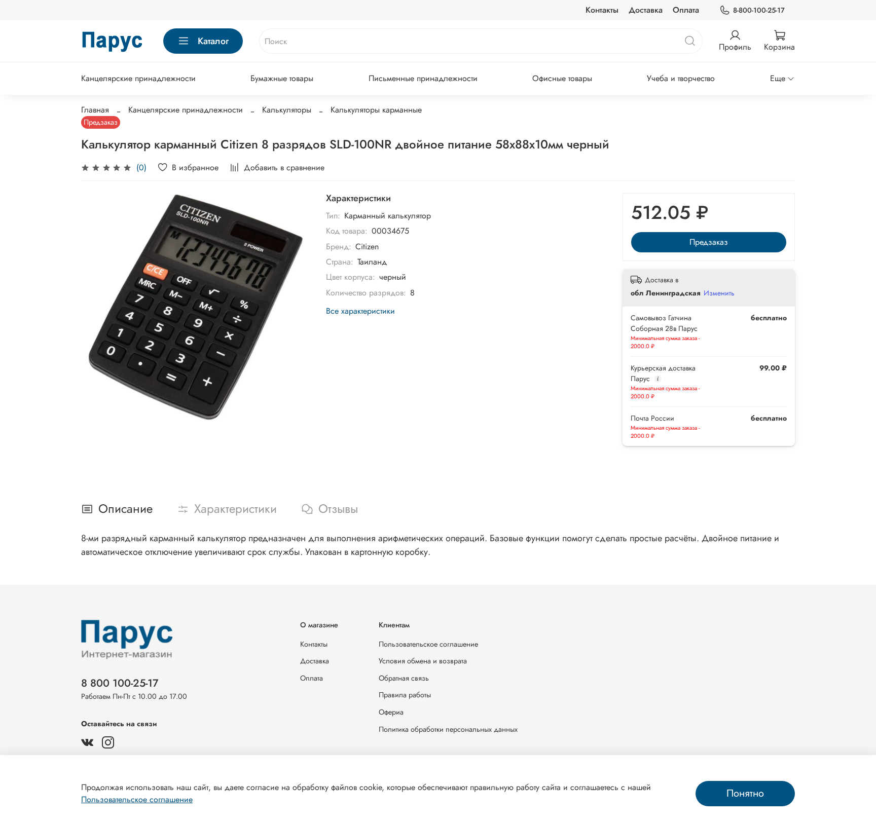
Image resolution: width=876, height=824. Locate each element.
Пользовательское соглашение (428, 644)
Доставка (646, 10)
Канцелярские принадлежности (138, 78)
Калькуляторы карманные (376, 110)
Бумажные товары (281, 78)
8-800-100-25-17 (759, 10)
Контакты (602, 10)
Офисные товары (562, 78)
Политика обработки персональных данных (448, 729)
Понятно (745, 793)
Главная (95, 110)
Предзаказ (708, 242)
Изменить (719, 292)
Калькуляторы (286, 110)
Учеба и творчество (681, 78)
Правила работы (405, 695)
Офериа (391, 712)
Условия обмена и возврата (423, 661)
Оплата (686, 10)
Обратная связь (404, 678)
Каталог (213, 41)
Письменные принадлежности (423, 78)
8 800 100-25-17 (120, 683)
